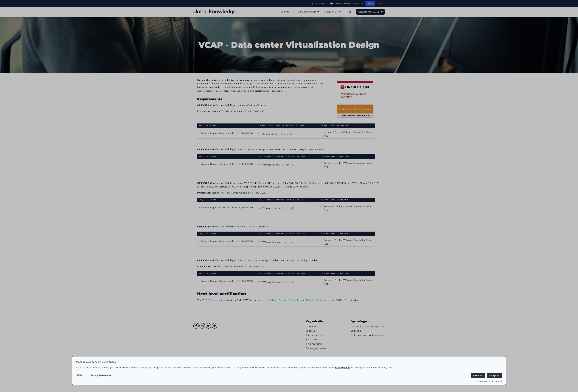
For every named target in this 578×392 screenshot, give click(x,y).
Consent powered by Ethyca (488, 381)
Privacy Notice (342, 367)
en (80, 375)
